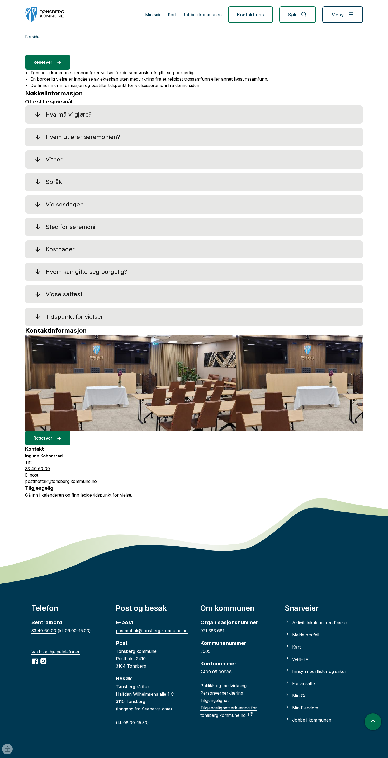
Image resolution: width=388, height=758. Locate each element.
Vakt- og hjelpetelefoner (55, 651)
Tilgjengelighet (214, 700)
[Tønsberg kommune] (44, 14)
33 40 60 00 (43, 630)
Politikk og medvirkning (223, 685)
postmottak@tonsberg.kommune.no (152, 630)
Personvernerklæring (221, 693)
